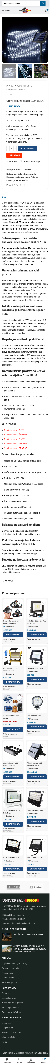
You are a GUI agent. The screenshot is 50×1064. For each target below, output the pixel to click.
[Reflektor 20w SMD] (37, 656)
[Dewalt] (13, 887)
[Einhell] (36, 887)
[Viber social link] (23, 185)
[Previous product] (7, 95)
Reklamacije (7, 973)
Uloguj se (6, 1023)
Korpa (4, 1042)
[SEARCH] (43, 3)
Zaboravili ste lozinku (11, 1032)
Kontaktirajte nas (9, 982)
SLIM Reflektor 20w (11, 858)
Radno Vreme (8, 978)
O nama (5, 993)
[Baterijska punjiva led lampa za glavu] (13, 609)
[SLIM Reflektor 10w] (37, 846)
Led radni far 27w (34, 716)
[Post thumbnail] (7, 937)
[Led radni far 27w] (37, 703)
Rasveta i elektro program (18, 177)
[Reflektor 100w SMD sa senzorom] (37, 609)
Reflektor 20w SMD (35, 668)
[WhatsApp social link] (20, 185)
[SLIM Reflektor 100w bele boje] (13, 798)
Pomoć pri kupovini (10, 968)
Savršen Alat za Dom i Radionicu (28, 934)
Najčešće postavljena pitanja (15, 963)
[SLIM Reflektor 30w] (37, 798)
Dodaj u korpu (27, 149)
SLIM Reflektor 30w (35, 810)
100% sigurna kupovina (12, 1003)
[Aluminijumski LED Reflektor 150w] (37, 751)
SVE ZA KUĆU (23, 86)
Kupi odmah (14, 155)
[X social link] (17, 185)
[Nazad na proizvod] (11, 95)
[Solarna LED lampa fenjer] (13, 703)
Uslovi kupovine (9, 998)
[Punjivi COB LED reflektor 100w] (13, 656)
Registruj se (7, 1028)
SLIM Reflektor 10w (35, 858)
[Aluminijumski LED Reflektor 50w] (13, 751)
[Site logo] (25, 10)
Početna (10, 86)
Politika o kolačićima (11, 1012)
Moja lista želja (9, 1037)
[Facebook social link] (14, 185)
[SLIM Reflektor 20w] (13, 846)
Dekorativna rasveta (15, 89)
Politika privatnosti (10, 1007)
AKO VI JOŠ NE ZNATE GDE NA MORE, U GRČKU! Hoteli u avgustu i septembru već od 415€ (30, 949)
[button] (13, 634)
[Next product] (14, 95)
